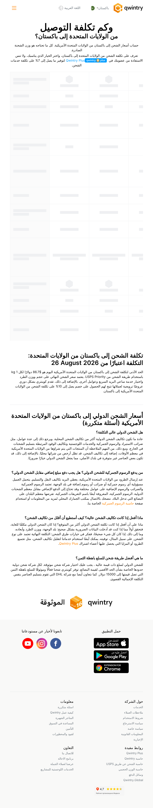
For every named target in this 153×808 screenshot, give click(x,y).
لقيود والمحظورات (63, 734)
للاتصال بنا (68, 753)
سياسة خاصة (135, 728)
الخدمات (138, 707)
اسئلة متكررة (66, 707)
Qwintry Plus (75, 60)
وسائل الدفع (136, 774)
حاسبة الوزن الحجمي (131, 769)
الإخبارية (138, 739)
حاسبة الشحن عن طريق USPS (124, 764)
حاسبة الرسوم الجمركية (117, 503)
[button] (14, 8)
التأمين (70, 728)
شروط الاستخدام (133, 718)
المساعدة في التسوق (61, 723)
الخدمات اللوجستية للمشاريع (57, 769)
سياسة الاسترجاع (133, 723)
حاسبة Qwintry (134, 758)
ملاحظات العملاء (133, 712)
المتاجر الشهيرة (65, 718)
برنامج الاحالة (66, 758)
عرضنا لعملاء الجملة (62, 764)
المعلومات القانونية (132, 734)
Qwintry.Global (133, 780)
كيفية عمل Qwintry (62, 712)
